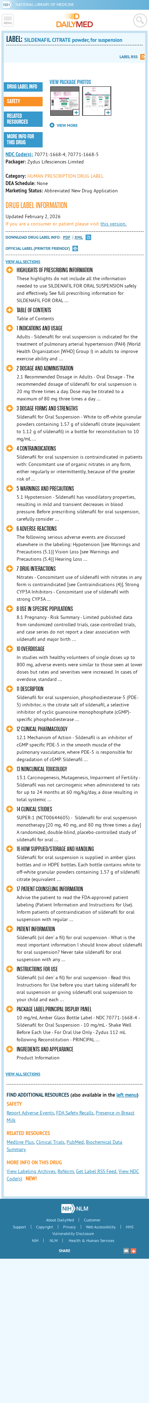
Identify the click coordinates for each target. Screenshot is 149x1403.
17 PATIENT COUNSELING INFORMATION (50, 889)
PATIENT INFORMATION (36, 929)
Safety (13, 101)
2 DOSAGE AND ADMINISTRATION (45, 368)
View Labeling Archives (31, 1171)
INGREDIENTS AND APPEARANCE (45, 1049)
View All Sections (23, 261)
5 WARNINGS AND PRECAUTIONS (45, 488)
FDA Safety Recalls (75, 1113)
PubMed (75, 1142)
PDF (66, 237)
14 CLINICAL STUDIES (34, 809)
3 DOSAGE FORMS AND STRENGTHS (47, 408)
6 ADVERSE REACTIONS (37, 528)
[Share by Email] (126, 1251)
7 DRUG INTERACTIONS (36, 569)
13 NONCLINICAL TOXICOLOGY (42, 769)
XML (78, 237)
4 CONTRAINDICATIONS (36, 448)
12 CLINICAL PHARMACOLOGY (42, 729)
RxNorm (66, 1171)
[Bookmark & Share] (133, 1251)
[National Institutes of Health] (9, 4)
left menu (126, 1095)
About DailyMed (60, 1219)
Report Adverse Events (30, 1113)
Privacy (69, 1226)
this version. (113, 224)
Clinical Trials (50, 1142)
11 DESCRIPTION (30, 689)
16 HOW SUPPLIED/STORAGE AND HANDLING (55, 849)
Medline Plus (20, 1142)
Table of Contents (34, 310)
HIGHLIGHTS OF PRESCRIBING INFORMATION (55, 270)
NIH (35, 1240)
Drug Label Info (22, 86)
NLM (54, 1240)
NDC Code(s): (19, 154)
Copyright (44, 1226)
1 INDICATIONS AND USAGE (40, 328)
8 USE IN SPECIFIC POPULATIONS (45, 609)
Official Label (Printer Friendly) (38, 248)
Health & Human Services (91, 1240)
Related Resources (17, 119)
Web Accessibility (101, 1226)
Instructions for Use (37, 969)
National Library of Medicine (45, 4)
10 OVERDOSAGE (31, 649)
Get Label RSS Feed (96, 1171)
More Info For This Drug (20, 139)
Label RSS (129, 57)
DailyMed (74, 20)
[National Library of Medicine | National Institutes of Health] (74, 1208)
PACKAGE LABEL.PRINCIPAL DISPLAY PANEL (54, 1009)
